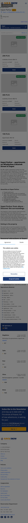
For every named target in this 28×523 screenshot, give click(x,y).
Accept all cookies (14, 279)
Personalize (14, 274)
